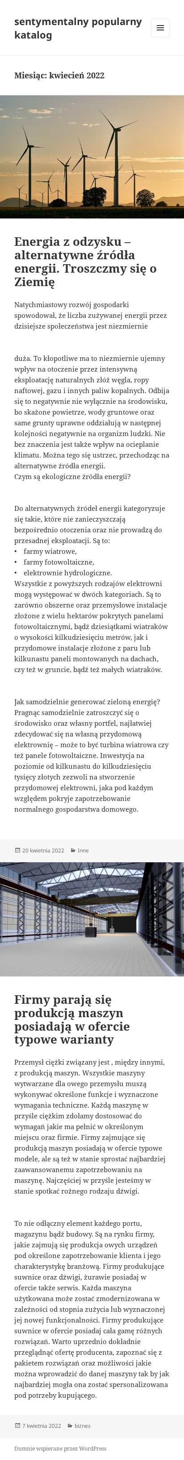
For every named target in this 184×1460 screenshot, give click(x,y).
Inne (83, 850)
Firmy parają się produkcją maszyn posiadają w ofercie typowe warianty (72, 1019)
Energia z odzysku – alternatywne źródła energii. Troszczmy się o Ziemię (85, 261)
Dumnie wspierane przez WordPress (60, 1448)
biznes (83, 1426)
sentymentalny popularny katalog (78, 27)
